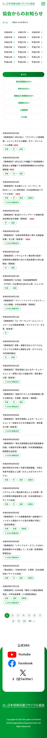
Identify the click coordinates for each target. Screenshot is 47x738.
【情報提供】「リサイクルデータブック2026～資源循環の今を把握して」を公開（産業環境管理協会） (23, 549)
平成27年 (36, 47)
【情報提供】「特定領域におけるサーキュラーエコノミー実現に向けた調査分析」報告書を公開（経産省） (23, 373)
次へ (31, 620)
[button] (43, 3)
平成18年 (36, 61)
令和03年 (36, 37)
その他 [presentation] (24, 116)
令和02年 (8, 42)
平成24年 (36, 52)
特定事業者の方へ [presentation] (24, 81)
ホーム (5, 22)
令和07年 (22, 32)
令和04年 (22, 37)
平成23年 (8, 56)
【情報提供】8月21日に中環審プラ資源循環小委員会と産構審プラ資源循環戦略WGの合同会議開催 (23, 165)
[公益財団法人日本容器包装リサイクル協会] (19, 4)
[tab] (23, 74)
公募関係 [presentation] (24, 109)
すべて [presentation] (23, 74)
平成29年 (8, 47)
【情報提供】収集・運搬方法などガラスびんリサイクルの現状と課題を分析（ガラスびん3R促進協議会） (23, 349)
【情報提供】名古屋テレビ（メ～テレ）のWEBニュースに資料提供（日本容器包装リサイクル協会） (23, 189)
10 (24, 620)
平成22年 (22, 56)
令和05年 (8, 37)
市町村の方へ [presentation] (24, 88)
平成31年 (22, 42)
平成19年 (22, 61)
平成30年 (36, 42)
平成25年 (22, 52)
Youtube (24, 654)
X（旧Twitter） (23, 679)
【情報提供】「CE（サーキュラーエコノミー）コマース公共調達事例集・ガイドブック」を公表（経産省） (23, 324)
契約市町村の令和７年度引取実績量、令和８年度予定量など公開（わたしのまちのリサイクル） (23, 471)
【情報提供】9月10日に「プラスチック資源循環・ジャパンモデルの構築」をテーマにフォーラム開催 (23, 141)
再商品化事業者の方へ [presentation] (24, 95)
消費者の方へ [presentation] (24, 102)
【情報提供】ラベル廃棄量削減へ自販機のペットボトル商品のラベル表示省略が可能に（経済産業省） (23, 520)
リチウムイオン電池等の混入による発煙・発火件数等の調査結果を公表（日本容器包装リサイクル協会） (23, 496)
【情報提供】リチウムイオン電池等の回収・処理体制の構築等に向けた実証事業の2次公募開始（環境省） (23, 259)
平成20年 (8, 61)
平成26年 (8, 52)
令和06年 (36, 32)
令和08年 (8, 32)
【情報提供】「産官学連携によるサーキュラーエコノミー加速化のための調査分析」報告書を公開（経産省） (23, 422)
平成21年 (36, 56)
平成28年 (22, 47)
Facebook (25, 663)
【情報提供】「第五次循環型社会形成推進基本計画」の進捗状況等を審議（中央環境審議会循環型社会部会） (23, 447)
